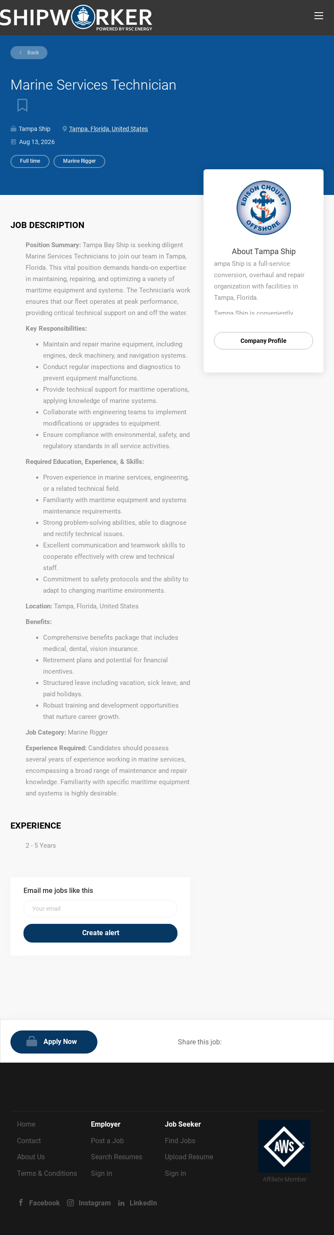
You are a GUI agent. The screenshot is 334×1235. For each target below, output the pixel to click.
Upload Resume (189, 1157)
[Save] (19, 105)
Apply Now (60, 1041)
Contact (29, 1141)
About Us (31, 1157)
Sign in (101, 1173)
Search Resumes (116, 1157)
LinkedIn (143, 1203)
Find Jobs (180, 1141)
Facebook (44, 1203)
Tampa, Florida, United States (108, 128)
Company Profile (263, 340)
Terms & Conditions (47, 1173)
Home (26, 1124)
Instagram (95, 1203)
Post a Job (107, 1141)
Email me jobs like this (58, 890)
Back (32, 53)
